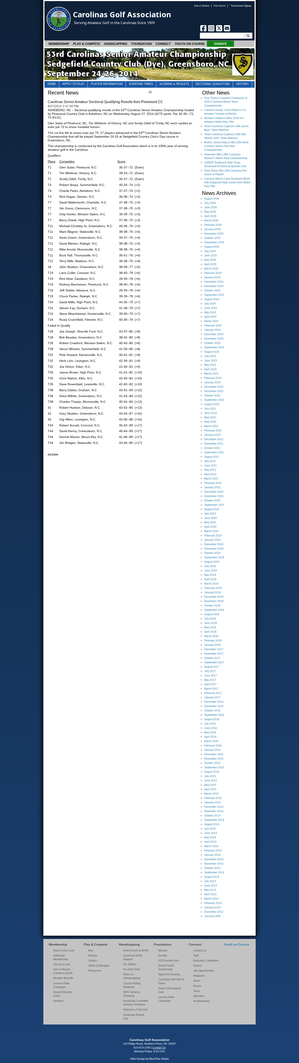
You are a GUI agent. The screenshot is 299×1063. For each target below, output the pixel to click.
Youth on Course (190, 44)
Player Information (107, 84)
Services (58, 1000)
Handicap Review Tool (133, 1016)
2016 (213, 701)
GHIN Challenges (98, 965)
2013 (213, 859)
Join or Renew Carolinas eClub (63, 971)
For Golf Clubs (131, 969)
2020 (213, 491)
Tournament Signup (241, 5)
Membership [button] (59, 44)
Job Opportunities (203, 970)
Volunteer (199, 996)
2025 (213, 233)
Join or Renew (201, 5)
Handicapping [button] (115, 44)
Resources (94, 970)
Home (51, 84)
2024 (213, 281)
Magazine (199, 975)
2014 (213, 806)
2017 (213, 649)
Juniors (92, 960)
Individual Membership (60, 957)
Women (92, 955)
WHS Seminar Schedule (131, 994)
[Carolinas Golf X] (219, 30)
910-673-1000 (142, 1047)
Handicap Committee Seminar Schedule (135, 1002)
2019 (213, 544)
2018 (213, 596)
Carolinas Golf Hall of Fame (171, 981)
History (242, 84)
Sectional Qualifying (212, 84)
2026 (211, 198)
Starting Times (141, 84)
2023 (213, 334)
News (196, 980)
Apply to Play (73, 84)
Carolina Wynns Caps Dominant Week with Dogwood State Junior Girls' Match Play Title (227, 182)
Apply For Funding (169, 974)
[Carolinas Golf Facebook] (204, 30)
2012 (213, 911)
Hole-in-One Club (63, 950)
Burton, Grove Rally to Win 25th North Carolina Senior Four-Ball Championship (226, 146)
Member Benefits (63, 978)
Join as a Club (61, 964)
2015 (213, 754)
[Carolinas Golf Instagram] (212, 30)
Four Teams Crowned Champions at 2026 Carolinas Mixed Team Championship (225, 101)
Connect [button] (163, 44)
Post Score (219, 5)
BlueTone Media (159, 1058)
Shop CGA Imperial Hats (169, 990)
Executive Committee (205, 960)
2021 (213, 439)
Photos (197, 986)
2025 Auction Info (168, 960)
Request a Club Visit (135, 1009)
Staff (196, 955)
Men (90, 950)
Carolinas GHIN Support (132, 957)
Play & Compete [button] (86, 44)
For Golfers (129, 964)
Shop (196, 991)
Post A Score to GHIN (135, 950)
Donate (220, 44)
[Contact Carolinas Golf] (226, 30)
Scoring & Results (174, 84)
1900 (212, 916)
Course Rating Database (132, 985)
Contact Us (199, 950)
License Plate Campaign (61, 985)
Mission (162, 950)
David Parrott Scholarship (166, 967)
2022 (213, 386)
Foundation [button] (141, 44)
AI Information (201, 1001)
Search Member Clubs (62, 994)
